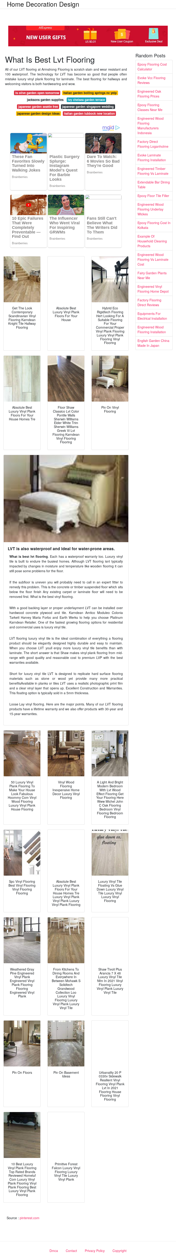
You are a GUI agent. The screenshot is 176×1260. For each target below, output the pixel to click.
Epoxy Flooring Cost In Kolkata (154, 225)
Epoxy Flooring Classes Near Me (150, 107)
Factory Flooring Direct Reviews (149, 302)
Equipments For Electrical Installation (152, 316)
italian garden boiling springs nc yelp (90, 93)
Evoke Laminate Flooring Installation (152, 157)
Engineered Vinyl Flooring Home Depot (153, 289)
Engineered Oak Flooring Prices (149, 93)
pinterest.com (29, 1218)
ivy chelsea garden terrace (86, 99)
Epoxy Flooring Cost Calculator (152, 66)
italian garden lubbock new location (89, 113)
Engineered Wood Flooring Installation (152, 329)
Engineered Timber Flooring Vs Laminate (153, 171)
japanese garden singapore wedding (88, 106)
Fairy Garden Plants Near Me (152, 275)
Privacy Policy (95, 1250)
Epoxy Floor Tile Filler (153, 195)
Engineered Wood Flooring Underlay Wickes (151, 209)
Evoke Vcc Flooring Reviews (151, 80)
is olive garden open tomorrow (37, 93)
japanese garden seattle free (38, 106)
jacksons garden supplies (45, 99)
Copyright (119, 1250)
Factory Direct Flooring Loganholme (153, 144)
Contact (71, 1250)
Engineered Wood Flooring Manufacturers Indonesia (151, 125)
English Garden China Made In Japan (153, 343)
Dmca (54, 1250)
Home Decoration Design (43, 4)
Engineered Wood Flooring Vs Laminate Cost (153, 259)
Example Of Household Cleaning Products (152, 241)
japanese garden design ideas (38, 113)
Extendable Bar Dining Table (154, 184)
